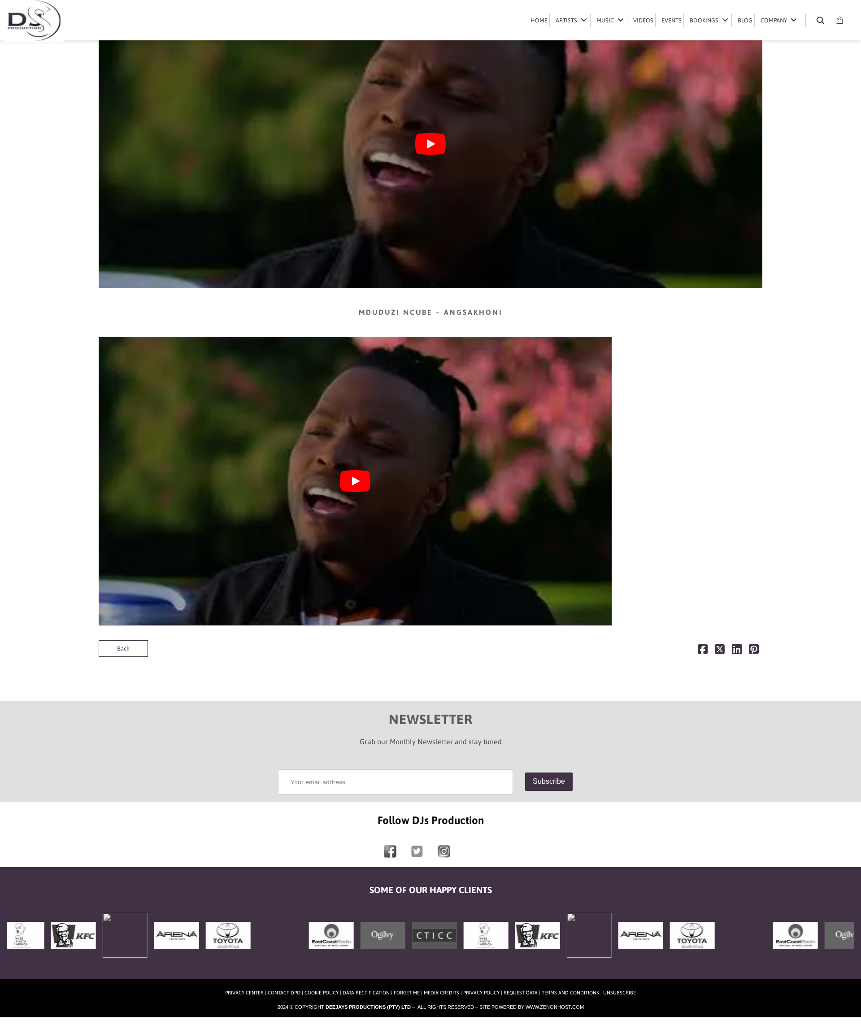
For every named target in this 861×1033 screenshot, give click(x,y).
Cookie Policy (321, 992)
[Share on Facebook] (702, 651)
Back (123, 648)
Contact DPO (284, 992)
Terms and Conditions (570, 992)
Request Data (521, 992)
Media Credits (441, 992)
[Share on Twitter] (719, 651)
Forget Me (407, 992)
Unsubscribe (619, 992)
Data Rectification (366, 992)
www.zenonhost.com (555, 1007)
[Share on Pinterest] (753, 651)
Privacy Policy (481, 992)
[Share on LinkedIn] (736, 651)
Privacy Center (244, 992)
